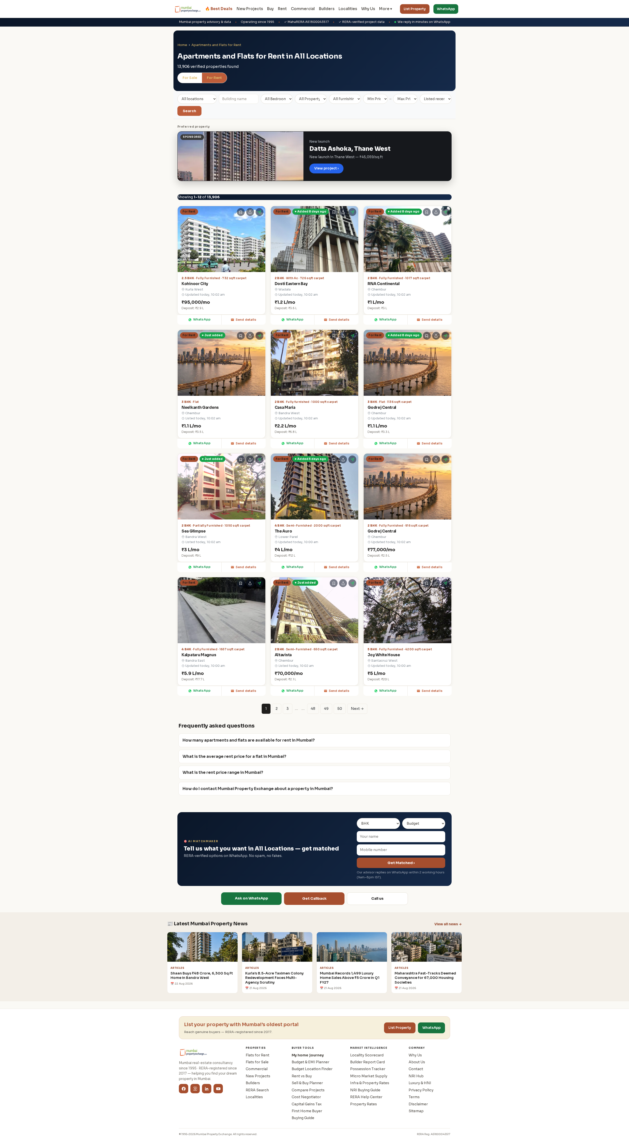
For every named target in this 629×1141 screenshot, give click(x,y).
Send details (246, 320)
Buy (270, 8)
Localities (348, 8)
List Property (415, 9)
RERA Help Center (366, 1097)
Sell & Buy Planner (307, 1083)
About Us (417, 1062)
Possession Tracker (367, 1069)
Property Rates (363, 1104)
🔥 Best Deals (218, 8)
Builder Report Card (367, 1062)
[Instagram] (195, 1088)
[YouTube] (218, 1088)
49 (326, 708)
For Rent (214, 78)
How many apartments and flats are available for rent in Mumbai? (249, 740)
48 (313, 708)
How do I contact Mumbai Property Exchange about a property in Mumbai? (258, 788)
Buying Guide (303, 1118)
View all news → (448, 924)
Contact (416, 1069)
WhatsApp (446, 9)
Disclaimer (418, 1104)
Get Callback (314, 898)
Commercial (303, 8)
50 (339, 708)
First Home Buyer (307, 1111)
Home (182, 45)
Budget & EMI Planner (310, 1062)
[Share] (250, 212)
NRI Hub (416, 1076)
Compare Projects (308, 1090)
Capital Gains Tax (307, 1104)
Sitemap (416, 1111)
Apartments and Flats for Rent (216, 45)
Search (189, 111)
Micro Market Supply (368, 1076)
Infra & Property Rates (369, 1083)
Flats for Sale (257, 1062)
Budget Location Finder (312, 1069)
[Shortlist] (241, 212)
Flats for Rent (257, 1055)
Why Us (368, 8)
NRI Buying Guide (365, 1090)
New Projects (250, 8)
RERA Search (257, 1090)
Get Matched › (401, 863)
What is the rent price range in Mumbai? (223, 772)
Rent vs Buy (302, 1076)
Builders (326, 8)
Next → (357, 708)
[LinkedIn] (206, 1088)
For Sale (190, 78)
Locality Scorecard (367, 1055)
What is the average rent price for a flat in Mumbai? (234, 756)
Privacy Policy (421, 1090)
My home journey (308, 1055)
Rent (282, 8)
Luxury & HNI (420, 1083)
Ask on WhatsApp (251, 898)
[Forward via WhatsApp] (259, 212)
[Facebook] (183, 1088)
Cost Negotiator (306, 1097)
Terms (414, 1097)
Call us (377, 898)
